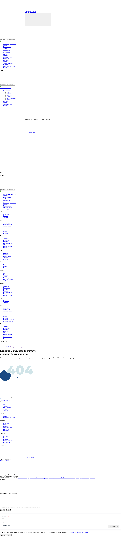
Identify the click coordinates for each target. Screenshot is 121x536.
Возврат (5, 64)
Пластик (5, 233)
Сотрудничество (8, 57)
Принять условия (5, 535)
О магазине (6, 52)
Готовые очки (7, 47)
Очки (4, 404)
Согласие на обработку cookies (44, 478)
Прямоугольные (7, 246)
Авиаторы (6, 238)
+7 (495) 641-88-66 (30, 12)
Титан (5, 276)
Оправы (5, 45)
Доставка (5, 60)
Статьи (5, 54)
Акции (5, 416)
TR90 (4, 280)
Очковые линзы (7, 207)
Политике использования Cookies (79, 532)
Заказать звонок (4, 460)
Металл (5, 231)
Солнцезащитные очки (9, 44)
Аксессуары (6, 50)
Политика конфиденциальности (27, 478)
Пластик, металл (8, 279)
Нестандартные (7, 292)
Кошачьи (5, 247)
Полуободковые (7, 224)
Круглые (5, 241)
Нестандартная (7, 243)
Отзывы (5, 55)
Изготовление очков (9, 66)
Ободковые (6, 223)
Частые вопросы (8, 63)
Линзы (5, 48)
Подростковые (7, 256)
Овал (4, 244)
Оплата (5, 61)
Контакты (6, 67)
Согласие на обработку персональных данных (66, 478)
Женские (5, 216)
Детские (5, 257)
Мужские (6, 214)
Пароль (3, 521)
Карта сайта (6, 442)
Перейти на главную (6, 360)
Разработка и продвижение (87, 478)
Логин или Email (5, 516)
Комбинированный (8, 278)
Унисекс (5, 217)
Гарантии (6, 58)
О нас (8, 92)
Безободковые (7, 226)
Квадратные (6, 240)
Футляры (5, 344)
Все (4, 338)
